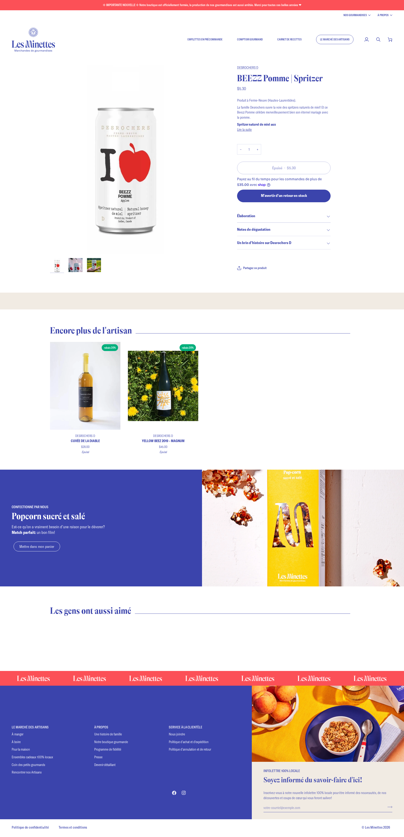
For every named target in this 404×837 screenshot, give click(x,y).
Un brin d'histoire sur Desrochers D (264, 242)
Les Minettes (373, 827)
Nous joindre (177, 734)
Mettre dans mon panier (36, 546)
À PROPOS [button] (101, 727)
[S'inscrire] (388, 807)
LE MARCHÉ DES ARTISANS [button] (30, 727)
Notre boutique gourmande (111, 742)
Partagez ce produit (255, 268)
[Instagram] (184, 793)
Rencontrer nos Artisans (27, 772)
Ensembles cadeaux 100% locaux (32, 757)
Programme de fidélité (107, 749)
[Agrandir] (59, 245)
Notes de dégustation (253, 229)
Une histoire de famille (108, 734)
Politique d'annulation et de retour (190, 749)
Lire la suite (244, 129)
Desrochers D (247, 67)
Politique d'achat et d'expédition (189, 742)
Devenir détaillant (104, 765)
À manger (17, 734)
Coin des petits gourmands (28, 765)
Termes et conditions (73, 827)
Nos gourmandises (355, 15)
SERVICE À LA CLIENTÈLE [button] (185, 727)
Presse (98, 757)
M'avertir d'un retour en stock (284, 195)
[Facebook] (174, 793)
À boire (16, 742)
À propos (383, 15)
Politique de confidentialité (30, 827)
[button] (335, 39)
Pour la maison (21, 749)
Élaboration (246, 215)
